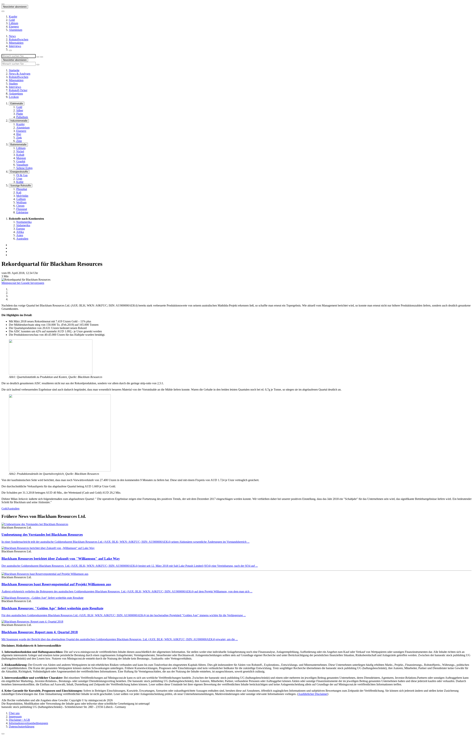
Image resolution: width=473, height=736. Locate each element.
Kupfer (13, 16)
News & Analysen (19, 73)
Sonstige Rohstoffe (20, 185)
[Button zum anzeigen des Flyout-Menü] (2, 4)
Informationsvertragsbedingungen (28, 723)
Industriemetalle (18, 120)
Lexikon (14, 96)
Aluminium (15, 29)
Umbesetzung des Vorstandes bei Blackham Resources (42, 534)
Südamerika (23, 225)
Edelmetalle (16, 103)
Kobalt (20, 154)
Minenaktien (16, 42)
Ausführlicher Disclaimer (312, 694)
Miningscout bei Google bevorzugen (22, 282)
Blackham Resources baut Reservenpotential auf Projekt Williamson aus (56, 584)
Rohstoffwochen (18, 39)
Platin (19, 113)
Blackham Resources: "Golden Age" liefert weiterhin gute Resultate (52, 608)
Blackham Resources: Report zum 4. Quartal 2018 (39, 632)
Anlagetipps (16, 93)
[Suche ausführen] (41, 56)
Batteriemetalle (18, 144)
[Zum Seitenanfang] (2, 733)
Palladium (22, 117)
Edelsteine (22, 212)
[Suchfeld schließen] (37, 56)
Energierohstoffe (19, 171)
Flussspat (21, 209)
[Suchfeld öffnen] (10, 50)
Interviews (15, 46)
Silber (19, 110)
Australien (22, 238)
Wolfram (21, 202)
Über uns (14, 713)
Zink (19, 137)
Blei (18, 134)
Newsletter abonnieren (15, 6)
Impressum (15, 716)
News (12, 36)
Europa (20, 228)
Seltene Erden (24, 168)
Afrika (20, 232)
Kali (18, 192)
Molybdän (22, 195)
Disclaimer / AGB (19, 719)
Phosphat (21, 189)
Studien (13, 83)
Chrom (20, 205)
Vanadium (22, 164)
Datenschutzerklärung (21, 726)
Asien (19, 235)
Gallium (21, 199)
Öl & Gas (22, 175)
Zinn (19, 140)
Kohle (19, 181)
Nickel (20, 151)
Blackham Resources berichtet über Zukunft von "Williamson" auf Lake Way (60, 558)
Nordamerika (24, 222)
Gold (12, 19)
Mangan (21, 158)
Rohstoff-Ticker (18, 90)
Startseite (14, 70)
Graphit (20, 161)
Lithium (13, 23)
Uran (19, 178)
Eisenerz (14, 26)
